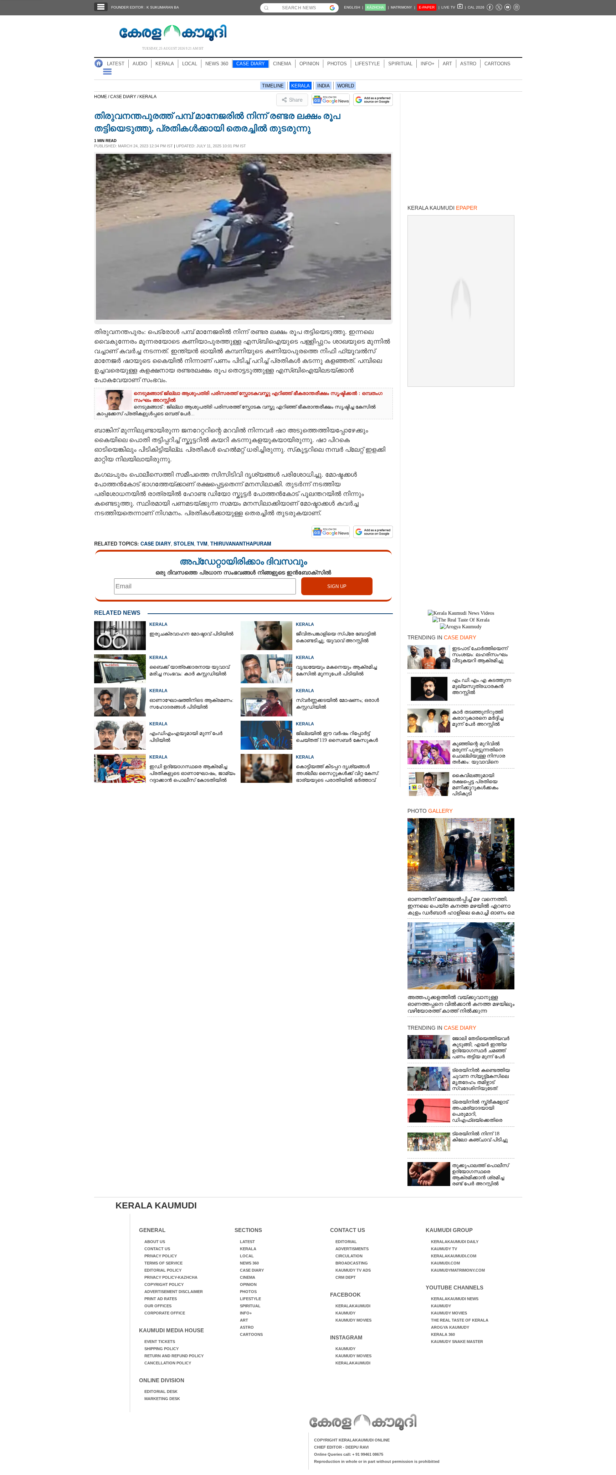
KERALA (164, 63)
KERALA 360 (443, 1334)
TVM (202, 543)
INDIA (323, 85)
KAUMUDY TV (444, 1249)
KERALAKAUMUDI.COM (453, 1256)
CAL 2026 (476, 7)
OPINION (309, 63)
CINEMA (282, 63)
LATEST (115, 63)
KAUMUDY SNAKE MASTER (457, 1341)
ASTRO (468, 63)
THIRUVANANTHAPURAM (240, 543)
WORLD (345, 85)
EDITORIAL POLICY (162, 1270)
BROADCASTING (351, 1263)
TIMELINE (273, 85)
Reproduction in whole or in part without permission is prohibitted (377, 1461)
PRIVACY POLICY (160, 1256)
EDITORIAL (346, 1242)
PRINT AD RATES (160, 1299)
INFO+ (428, 63)
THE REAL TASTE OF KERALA (459, 1320)
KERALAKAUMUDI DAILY (454, 1242)
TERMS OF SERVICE (163, 1263)
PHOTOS (337, 63)
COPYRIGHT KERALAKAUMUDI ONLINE (352, 1440)
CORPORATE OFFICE (164, 1313)
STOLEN (184, 543)
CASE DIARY (250, 63)
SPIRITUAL (400, 63)
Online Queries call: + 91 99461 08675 (348, 1454)
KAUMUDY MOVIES (353, 1320)
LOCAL (189, 63)
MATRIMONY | (403, 7)
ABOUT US (154, 1242)
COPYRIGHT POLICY (164, 1284)
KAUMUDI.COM (445, 1263)
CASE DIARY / (124, 96)
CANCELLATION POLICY (167, 1363)
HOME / (102, 96)
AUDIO (140, 63)
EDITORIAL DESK (161, 1391)
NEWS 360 (216, 63)
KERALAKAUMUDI (352, 1306)
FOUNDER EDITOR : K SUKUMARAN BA (145, 7)
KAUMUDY (345, 1313)
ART (447, 63)
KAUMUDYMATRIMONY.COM (458, 1270)
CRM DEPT (345, 1277)
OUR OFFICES (157, 1306)
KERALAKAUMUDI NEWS (454, 1299)
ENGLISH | (353, 7)
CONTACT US (157, 1249)
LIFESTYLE (367, 63)
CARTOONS (497, 63)
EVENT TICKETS (159, 1341)
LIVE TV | (453, 7)
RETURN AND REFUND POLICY (174, 1356)
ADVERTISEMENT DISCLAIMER (173, 1291)
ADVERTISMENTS (352, 1249)
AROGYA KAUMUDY (450, 1327)
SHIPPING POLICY (161, 1349)
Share (296, 99)
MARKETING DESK (162, 1399)
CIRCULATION (349, 1256)
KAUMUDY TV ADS (353, 1270)
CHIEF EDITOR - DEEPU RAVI (341, 1447)
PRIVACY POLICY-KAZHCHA (170, 1277)
